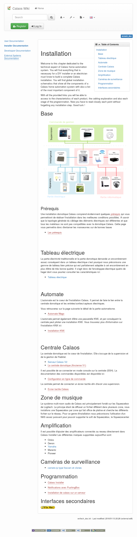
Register (21, 26)
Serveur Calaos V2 (57, 362)
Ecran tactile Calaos (58, 389)
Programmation (105, 83)
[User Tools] (62, 17)
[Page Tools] (82, 17)
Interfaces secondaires (109, 87)
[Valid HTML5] (68, 530)
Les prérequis (55, 232)
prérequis (115, 214)
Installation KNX (56, 330)
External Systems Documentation (12, 57)
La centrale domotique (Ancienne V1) (67, 365)
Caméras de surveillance (110, 79)
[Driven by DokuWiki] (98, 530)
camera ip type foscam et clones (65, 467)
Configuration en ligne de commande (66, 379)
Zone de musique (106, 70)
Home (40, 8)
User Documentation (14, 41)
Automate (102, 62)
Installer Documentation (16, 45)
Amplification (104, 75)
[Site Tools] (72, 17)
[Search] (51, 17)
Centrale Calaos (106, 66)
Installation (101, 49)
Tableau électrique (107, 58)
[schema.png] (85, 160)
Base (100, 53)
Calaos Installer (56, 482)
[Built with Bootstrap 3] (39, 530)
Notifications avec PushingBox (64, 487)
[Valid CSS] (83, 530)
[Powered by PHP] (54, 530)
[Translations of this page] (92, 17)
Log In (38, 26)
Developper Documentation (17, 50)
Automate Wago (56, 313)
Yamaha (52, 446)
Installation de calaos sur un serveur (66, 492)
